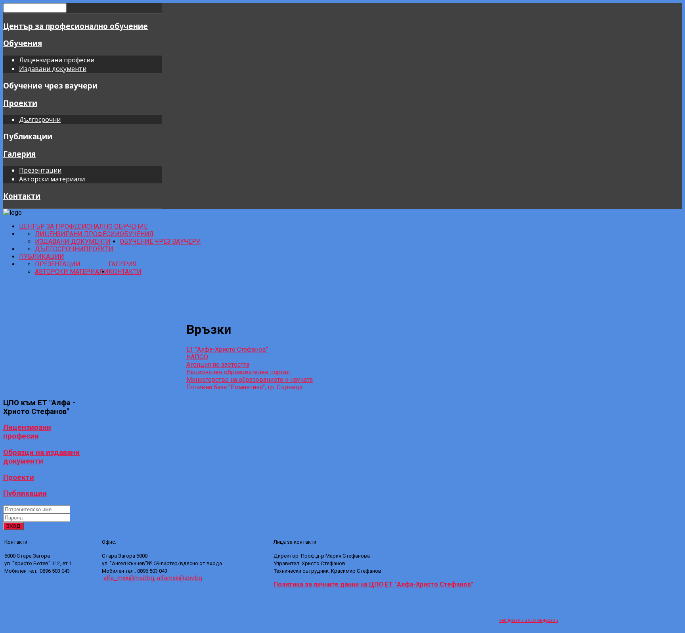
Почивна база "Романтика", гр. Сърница (244, 387)
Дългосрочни (40, 119)
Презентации (40, 170)
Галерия (19, 154)
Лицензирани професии (56, 60)
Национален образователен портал (238, 372)
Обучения (22, 43)
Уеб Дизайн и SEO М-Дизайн (528, 620)
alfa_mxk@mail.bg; (129, 578)
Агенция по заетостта (217, 364)
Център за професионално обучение (75, 26)
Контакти (21, 196)
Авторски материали (52, 179)
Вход (13, 526)
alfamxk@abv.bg (179, 578)
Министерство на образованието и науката (249, 379)
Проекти (20, 103)
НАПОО (197, 357)
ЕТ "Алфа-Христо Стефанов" (227, 349)
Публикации (27, 136)
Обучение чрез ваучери (50, 85)
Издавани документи (52, 68)
